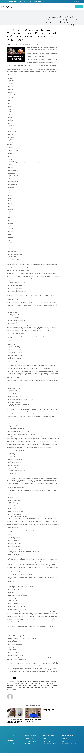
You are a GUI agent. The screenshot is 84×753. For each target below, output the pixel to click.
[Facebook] (1, 1)
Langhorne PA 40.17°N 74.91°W (12, 683)
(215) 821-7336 (10, 743)
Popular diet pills (13, 687)
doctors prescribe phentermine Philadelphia (48, 681)
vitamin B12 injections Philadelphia (29, 687)
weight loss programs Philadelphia (13, 689)
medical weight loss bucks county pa (24, 683)
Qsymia (18, 687)
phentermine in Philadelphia (33, 685)
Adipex (20, 681)
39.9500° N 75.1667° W (15, 681)
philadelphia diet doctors (43, 685)
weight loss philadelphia (41, 687)
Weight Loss (36, 44)
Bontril (26, 681)
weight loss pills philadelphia (51, 687)
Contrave (29, 681)
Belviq (23, 681)
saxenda (21, 687)
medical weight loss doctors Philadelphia (39, 683)
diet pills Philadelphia (35, 681)
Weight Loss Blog (76, 1)
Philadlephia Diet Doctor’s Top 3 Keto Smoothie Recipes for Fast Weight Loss (14, 721)
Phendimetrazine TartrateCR (17, 685)
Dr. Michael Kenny (11, 44)
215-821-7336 (34, 1)
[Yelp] (3, 1)
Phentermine (25, 685)
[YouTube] (5, 1)
